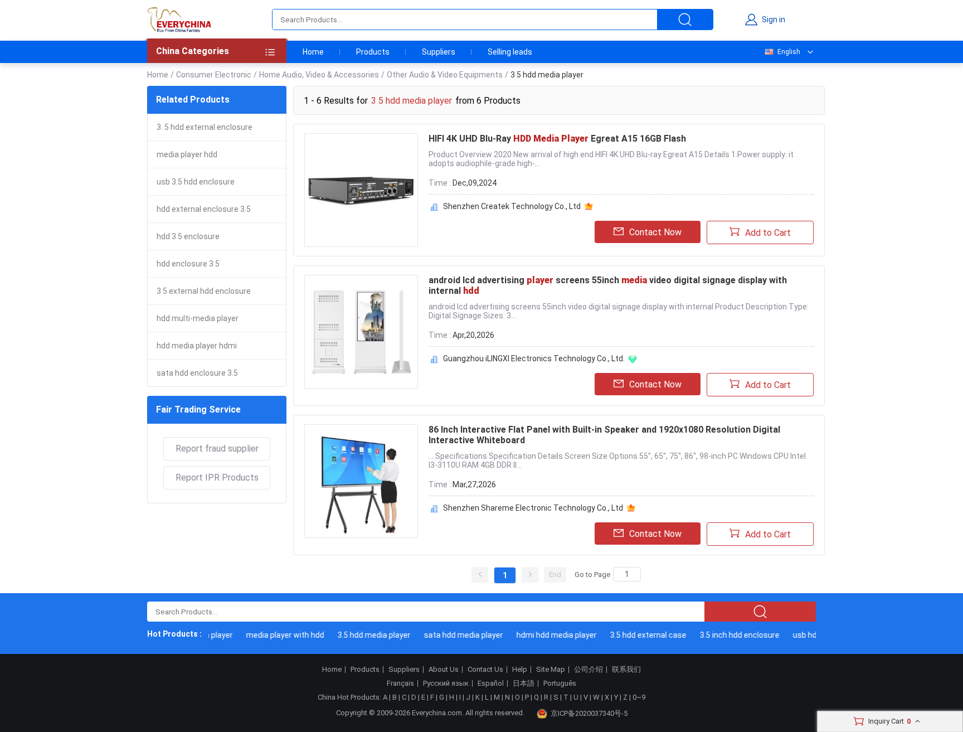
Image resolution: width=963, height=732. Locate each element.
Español (491, 683)
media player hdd (187, 154)
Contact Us (485, 669)
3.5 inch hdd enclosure (734, 635)
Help (519, 669)
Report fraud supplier (217, 448)
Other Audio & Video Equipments (445, 74)
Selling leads (510, 51)
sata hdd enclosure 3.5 (197, 373)
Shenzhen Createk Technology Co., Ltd (512, 206)
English (788, 52)
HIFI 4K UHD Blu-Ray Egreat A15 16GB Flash (557, 138)
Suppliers (438, 51)
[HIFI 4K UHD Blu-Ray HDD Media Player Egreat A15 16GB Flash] (361, 190)
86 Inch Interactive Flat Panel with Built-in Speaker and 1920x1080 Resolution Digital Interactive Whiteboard (604, 434)
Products (373, 51)
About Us (444, 669)
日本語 (523, 683)
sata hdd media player (458, 635)
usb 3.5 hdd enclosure (196, 181)
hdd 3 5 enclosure (188, 236)
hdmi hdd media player (551, 635)
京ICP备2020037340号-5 (589, 713)
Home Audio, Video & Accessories (319, 74)
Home (313, 51)
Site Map (550, 669)
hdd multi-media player (198, 318)
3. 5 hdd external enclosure (204, 127)
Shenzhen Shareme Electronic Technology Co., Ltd (533, 507)
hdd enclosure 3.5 (188, 263)
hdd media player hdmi (197, 345)
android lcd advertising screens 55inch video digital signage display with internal (608, 285)
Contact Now (655, 232)
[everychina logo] (179, 19)
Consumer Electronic (213, 74)
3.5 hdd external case (643, 635)
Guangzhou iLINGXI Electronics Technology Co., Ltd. (534, 358)
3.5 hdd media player (368, 635)
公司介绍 (588, 669)
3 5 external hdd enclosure (204, 291)
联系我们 (626, 669)
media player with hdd (280, 635)
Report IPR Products (217, 477)
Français (400, 683)
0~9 (639, 697)
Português (559, 683)
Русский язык (446, 683)
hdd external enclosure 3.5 (204, 209)
